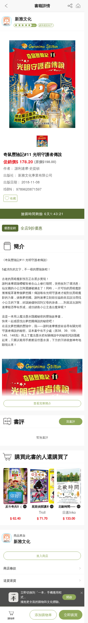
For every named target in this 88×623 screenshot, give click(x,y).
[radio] (16, 25)
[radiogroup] (23, 25)
